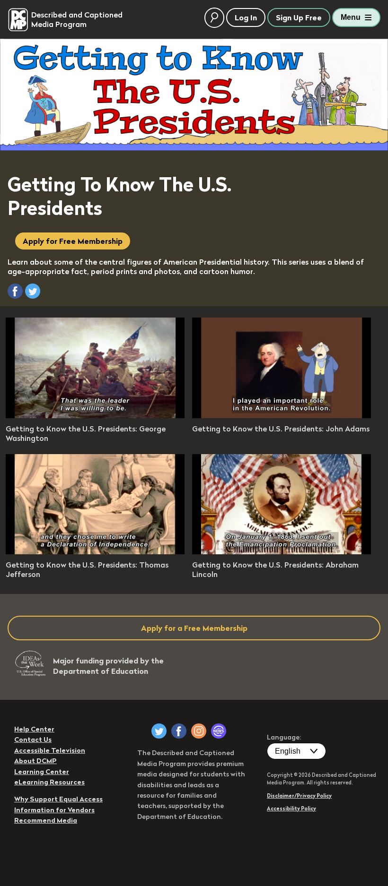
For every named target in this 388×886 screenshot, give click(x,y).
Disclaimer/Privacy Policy (299, 795)
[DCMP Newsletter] (218, 731)
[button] (15, 291)
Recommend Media (45, 820)
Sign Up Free (299, 17)
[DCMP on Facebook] (178, 731)
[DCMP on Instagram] (198, 731)
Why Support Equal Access (58, 799)
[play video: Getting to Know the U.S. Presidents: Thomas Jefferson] (95, 551)
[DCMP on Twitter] (159, 731)
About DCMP (35, 761)
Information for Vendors (54, 810)
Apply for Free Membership (73, 241)
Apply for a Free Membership (194, 628)
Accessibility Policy (291, 808)
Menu (351, 17)
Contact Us (33, 739)
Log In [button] (246, 17)
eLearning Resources (49, 782)
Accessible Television (49, 750)
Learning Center (41, 771)
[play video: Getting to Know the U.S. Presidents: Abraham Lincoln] (281, 551)
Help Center (34, 729)
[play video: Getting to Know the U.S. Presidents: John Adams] (281, 415)
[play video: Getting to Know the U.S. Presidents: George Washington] (95, 415)
